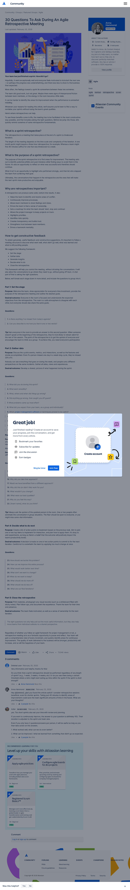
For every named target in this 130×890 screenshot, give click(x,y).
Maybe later (39, 468)
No (30, 886)
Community (17, 3)
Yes (24, 886)
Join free (54, 468)
